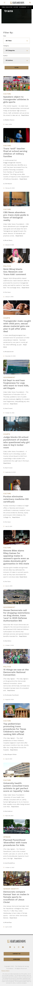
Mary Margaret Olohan (10, 754)
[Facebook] (10, 947)
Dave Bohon (8, 641)
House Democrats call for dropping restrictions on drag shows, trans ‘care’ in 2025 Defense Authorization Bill (16, 615)
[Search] (30, 3)
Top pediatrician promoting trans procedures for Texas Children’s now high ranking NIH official (14, 729)
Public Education (7, 7)
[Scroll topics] (30, 7)
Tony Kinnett (15, 695)
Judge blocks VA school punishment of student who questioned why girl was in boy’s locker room (16, 442)
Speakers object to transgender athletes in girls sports (16, 99)
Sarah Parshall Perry (10, 863)
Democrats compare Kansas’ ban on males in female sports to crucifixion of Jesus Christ (16, 897)
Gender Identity (11, 889)
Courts (6, 318)
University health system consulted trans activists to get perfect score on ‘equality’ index (16, 787)
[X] (14, 947)
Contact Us (16, 953)
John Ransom (8, 183)
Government (22, 7)
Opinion (6, 837)
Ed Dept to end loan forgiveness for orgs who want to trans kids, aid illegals (16, 384)
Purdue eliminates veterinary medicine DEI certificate (16, 499)
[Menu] (5, 2)
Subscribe (16, 959)
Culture (15, 7)
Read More (25, 115)
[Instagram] (18, 947)
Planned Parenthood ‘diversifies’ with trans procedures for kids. (15, 842)
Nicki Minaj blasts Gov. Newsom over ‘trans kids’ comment (14, 272)
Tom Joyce (8, 292)
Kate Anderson (8, 811)
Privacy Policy (5, 970)
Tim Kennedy (8, 695)
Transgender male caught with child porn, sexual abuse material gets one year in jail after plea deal (16, 326)
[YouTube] (22, 947)
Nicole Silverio (8, 240)
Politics (7, 266)
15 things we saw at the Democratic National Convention (16, 672)
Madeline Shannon (9, 120)
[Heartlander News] (17, 3)
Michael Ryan (8, 922)
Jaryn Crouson (8, 408)
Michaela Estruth (9, 351)
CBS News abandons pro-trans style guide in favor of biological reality (16, 216)
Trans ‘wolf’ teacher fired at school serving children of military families (15, 152)
